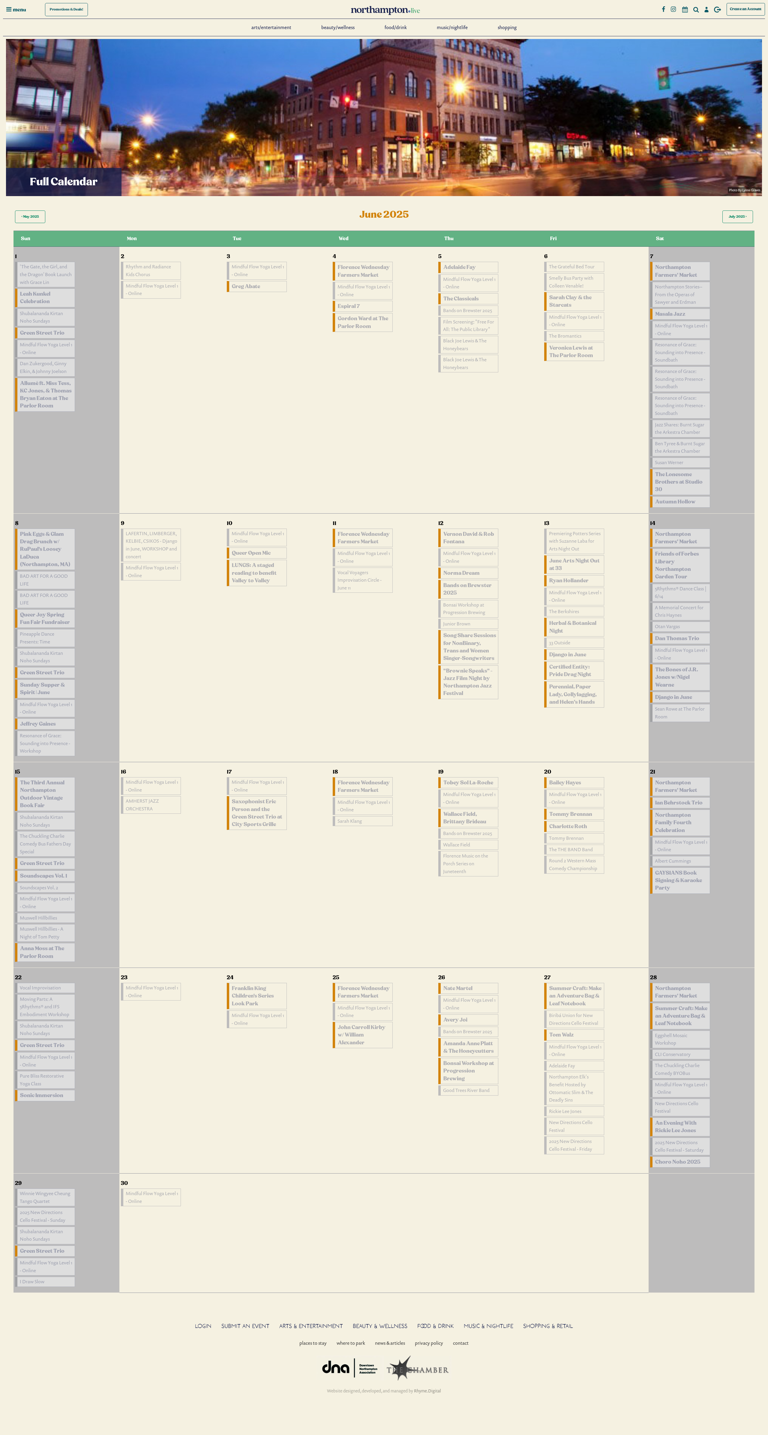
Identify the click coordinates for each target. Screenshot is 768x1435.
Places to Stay (313, 1343)
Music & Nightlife (488, 1325)
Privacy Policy (429, 1343)
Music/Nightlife (452, 27)
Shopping (507, 27)
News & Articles (390, 1343)
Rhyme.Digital (427, 1391)
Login (203, 1325)
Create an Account (746, 9)
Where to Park (351, 1343)
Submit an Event (245, 1325)
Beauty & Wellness (380, 1325)
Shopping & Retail (548, 1325)
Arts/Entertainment (271, 27)
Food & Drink (435, 1325)
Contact (461, 1343)
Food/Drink (396, 27)
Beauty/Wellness (338, 27)
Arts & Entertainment (311, 1325)
